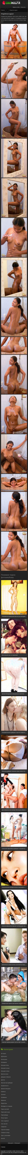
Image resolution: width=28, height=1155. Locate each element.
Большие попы (5, 1065)
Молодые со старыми (6, 1106)
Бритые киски (4, 1074)
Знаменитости (4, 1085)
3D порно (3, 1053)
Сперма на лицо (5, 1132)
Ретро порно (4, 1118)
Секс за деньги (5, 1121)
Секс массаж (4, 1123)
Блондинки (4, 1062)
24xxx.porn (10, 1143)
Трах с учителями (5, 1135)
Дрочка (3, 1080)
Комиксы (3, 1091)
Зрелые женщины (5, 1088)
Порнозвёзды (4, 1115)
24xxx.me (23, 7)
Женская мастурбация (6, 1082)
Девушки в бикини (6, 1077)
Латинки (3, 1094)
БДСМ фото (4, 1056)
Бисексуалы (4, 1059)
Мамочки (3, 1100)
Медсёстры (4, 1103)
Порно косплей (5, 1109)
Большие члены (5, 1071)
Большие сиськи (5, 1068)
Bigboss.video (16, 7)
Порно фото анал (5, 1112)
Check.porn (17, 1143)
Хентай (3, 1138)
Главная (3, 10)
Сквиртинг (3, 1126)
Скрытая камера (5, 1129)
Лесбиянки (4, 1097)
